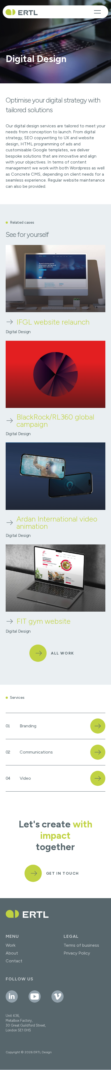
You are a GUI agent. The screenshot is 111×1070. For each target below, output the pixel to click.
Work (10, 945)
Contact (14, 960)
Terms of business (81, 945)
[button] (97, 11)
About (12, 953)
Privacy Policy (77, 953)
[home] (21, 12)
